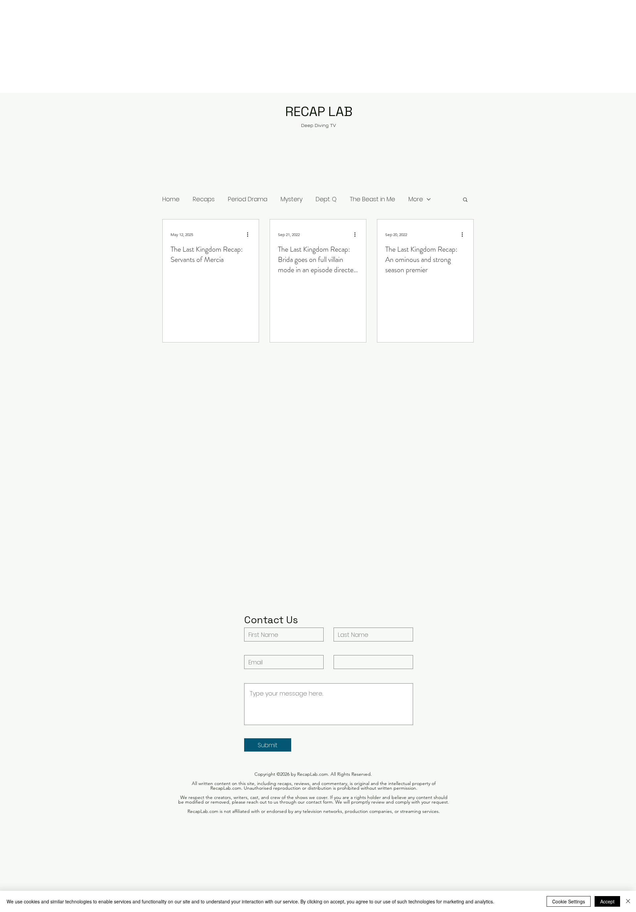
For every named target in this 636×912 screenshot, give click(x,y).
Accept (607, 901)
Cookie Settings (568, 901)
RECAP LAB (318, 111)
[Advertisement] (199, 46)
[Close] (628, 901)
